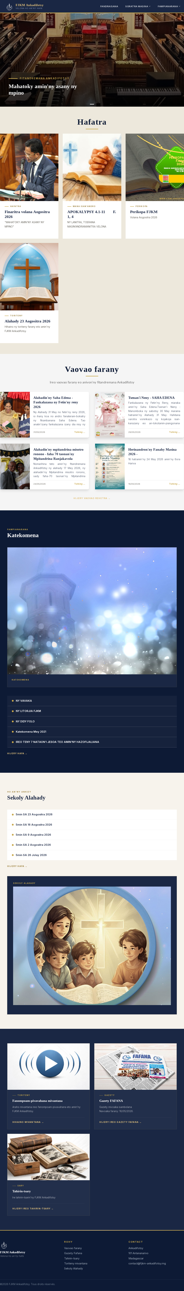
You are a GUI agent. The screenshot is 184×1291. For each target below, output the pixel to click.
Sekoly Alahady (73, 1268)
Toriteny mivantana (75, 1263)
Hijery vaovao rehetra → (92, 498)
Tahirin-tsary (71, 1258)
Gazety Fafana (73, 1253)
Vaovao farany (73, 1248)
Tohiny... (79, 432)
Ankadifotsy (135, 1248)
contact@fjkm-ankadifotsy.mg (147, 1263)
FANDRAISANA (109, 6)
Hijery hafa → (17, 753)
